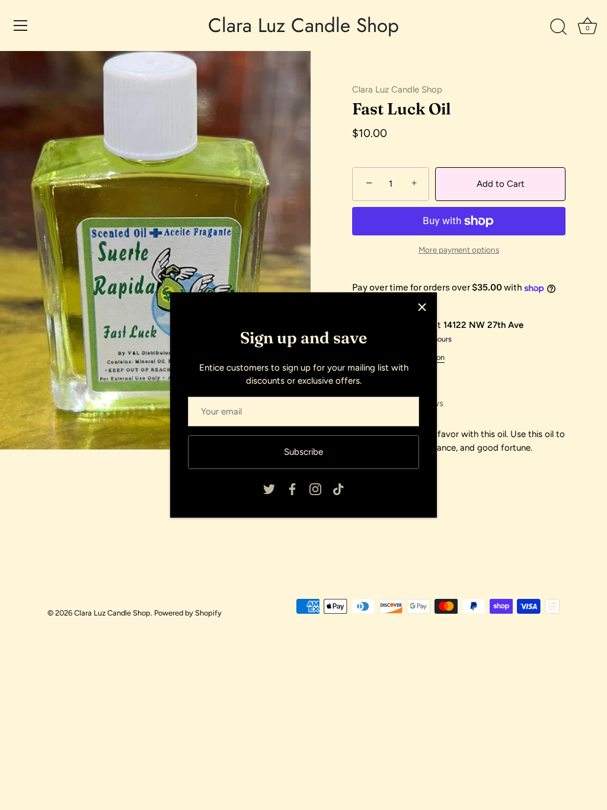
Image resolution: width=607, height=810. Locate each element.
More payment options (458, 249)
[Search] (558, 27)
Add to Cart (501, 183)
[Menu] (21, 25)
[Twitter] (269, 488)
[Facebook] (292, 488)
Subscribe (303, 452)
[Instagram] (315, 488)
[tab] (459, 441)
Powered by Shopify (188, 612)
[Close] (422, 307)
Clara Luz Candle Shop (303, 25)
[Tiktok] (338, 488)
